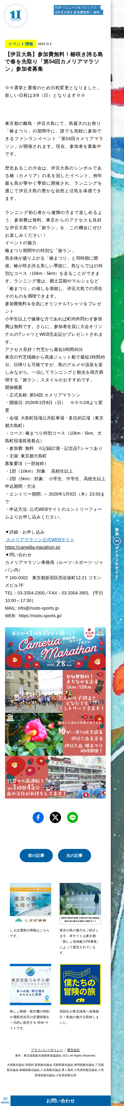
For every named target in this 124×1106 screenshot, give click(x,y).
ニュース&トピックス (81, 7)
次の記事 (74, 855)
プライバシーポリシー (47, 1050)
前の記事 (36, 855)
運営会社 (73, 1050)
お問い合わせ (60, 1100)
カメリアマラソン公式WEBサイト (40, 539)
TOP (58, 7)
